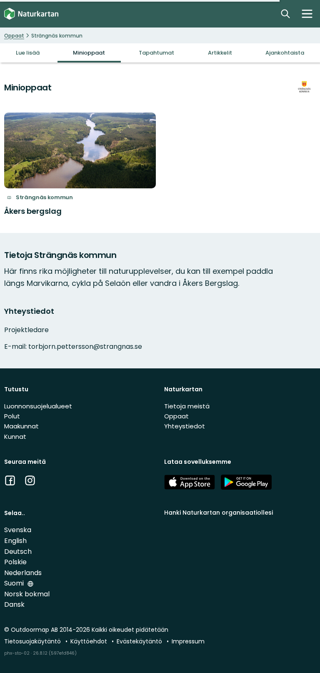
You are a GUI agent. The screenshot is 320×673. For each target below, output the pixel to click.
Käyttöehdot (89, 641)
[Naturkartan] (31, 14)
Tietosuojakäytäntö (33, 641)
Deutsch (18, 551)
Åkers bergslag (33, 211)
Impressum (188, 641)
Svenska (17, 530)
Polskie (15, 562)
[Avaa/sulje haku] (285, 14)
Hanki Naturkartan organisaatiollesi (218, 512)
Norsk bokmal (27, 594)
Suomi (14, 583)
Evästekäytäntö (140, 641)
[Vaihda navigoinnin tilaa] (307, 14)
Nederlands (23, 573)
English (15, 540)
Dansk (14, 604)
